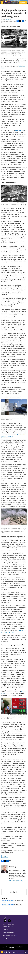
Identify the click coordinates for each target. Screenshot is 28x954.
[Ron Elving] (4, 869)
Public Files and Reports (8, 932)
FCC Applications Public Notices (10, 935)
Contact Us (5, 929)
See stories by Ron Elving (16, 880)
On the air (14, 892)
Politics (4, 856)
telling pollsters (19, 130)
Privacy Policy (6, 938)
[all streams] (26, 952)
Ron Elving (8, 19)
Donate (23, 2)
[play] (2, 952)
